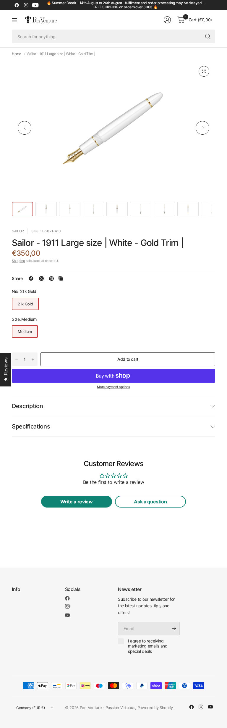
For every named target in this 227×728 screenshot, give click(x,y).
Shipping (18, 261)
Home (16, 54)
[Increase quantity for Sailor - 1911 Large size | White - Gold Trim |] (32, 359)
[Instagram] (26, 5)
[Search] (207, 36)
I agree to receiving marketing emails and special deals (148, 646)
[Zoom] (204, 71)
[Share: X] (41, 278)
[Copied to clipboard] (60, 278)
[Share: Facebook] (31, 278)
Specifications (31, 426)
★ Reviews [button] (6, 370)
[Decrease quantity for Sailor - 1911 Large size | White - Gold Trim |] (16, 359)
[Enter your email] (174, 628)
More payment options (113, 387)
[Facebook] (16, 5)
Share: (18, 278)
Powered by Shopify (155, 707)
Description (27, 406)
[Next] (202, 128)
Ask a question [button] (150, 502)
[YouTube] (35, 5)
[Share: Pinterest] (51, 278)
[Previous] (24, 128)
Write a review (76, 502)
